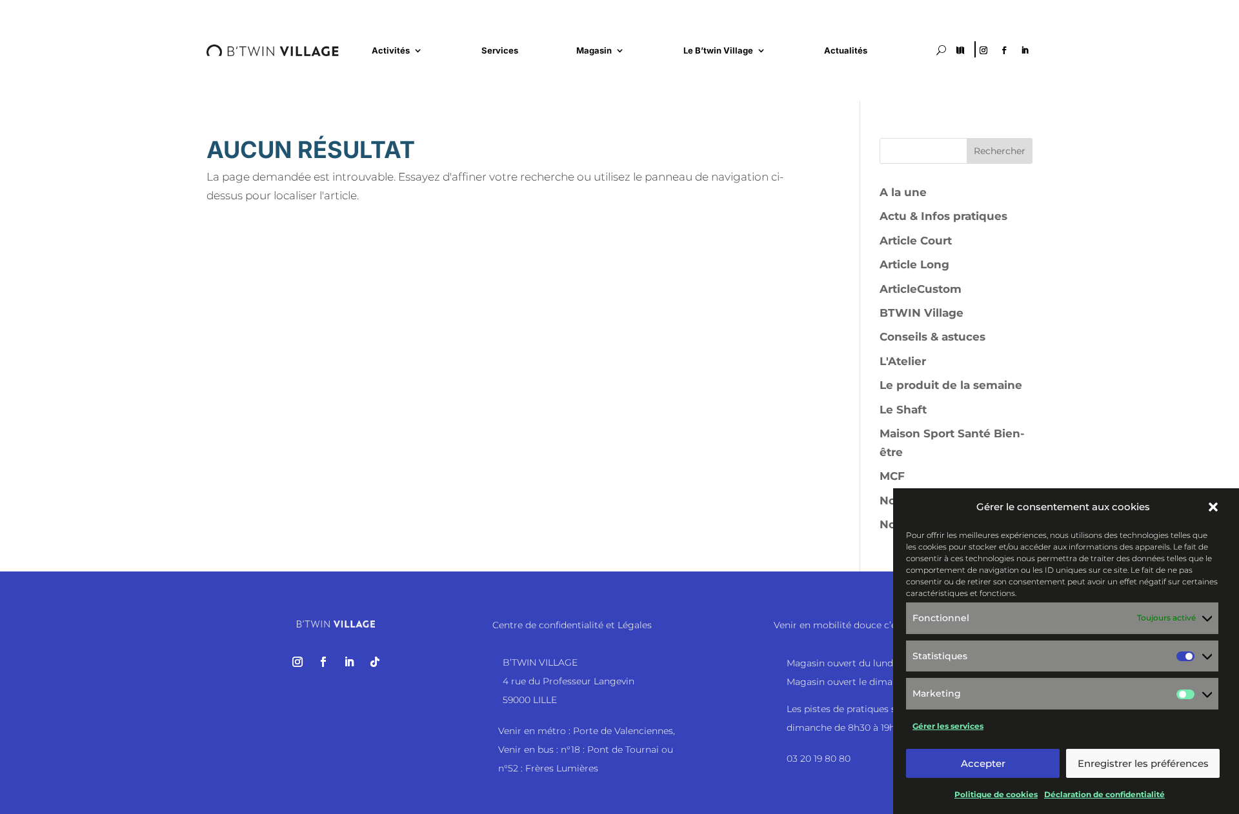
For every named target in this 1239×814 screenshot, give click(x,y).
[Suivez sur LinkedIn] (1024, 50)
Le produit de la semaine (951, 385)
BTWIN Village (921, 312)
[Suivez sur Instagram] (983, 50)
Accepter (983, 763)
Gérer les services (947, 726)
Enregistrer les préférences (1143, 763)
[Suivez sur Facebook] (1004, 50)
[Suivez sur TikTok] (375, 661)
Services (499, 50)
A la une (903, 192)
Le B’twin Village (718, 50)
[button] (1213, 507)
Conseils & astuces (932, 336)
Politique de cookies (996, 794)
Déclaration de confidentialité (1104, 794)
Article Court (916, 240)
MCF (892, 476)
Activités (391, 50)
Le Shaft (903, 409)
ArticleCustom (921, 289)
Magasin (594, 50)
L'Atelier (903, 361)
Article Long (914, 264)
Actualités (845, 50)
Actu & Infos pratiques (943, 216)
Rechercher (999, 151)
